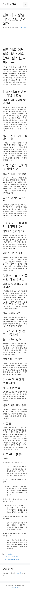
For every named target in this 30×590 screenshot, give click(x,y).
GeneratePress (15, 587)
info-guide (8, 554)
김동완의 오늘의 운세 (11, 556)
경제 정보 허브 (9, 4)
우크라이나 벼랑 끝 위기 (12, 559)
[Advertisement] (15, 38)
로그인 (18, 573)
